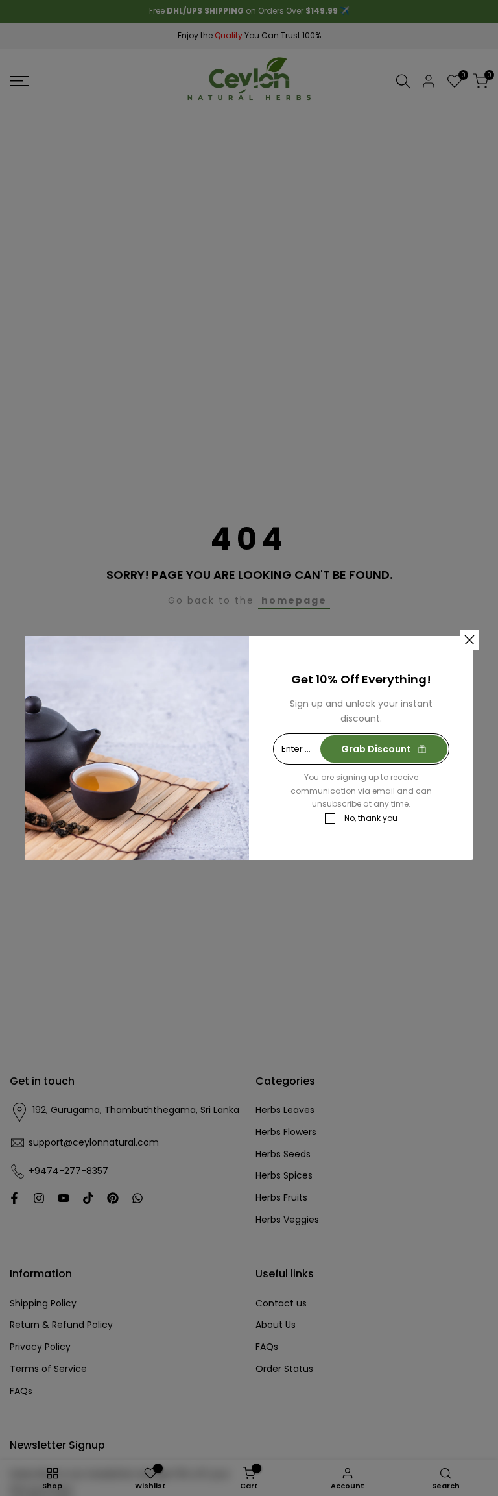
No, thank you (370, 818)
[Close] (469, 640)
